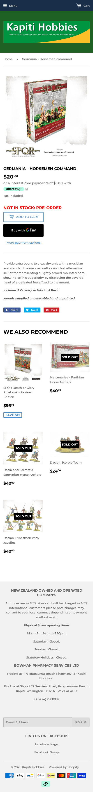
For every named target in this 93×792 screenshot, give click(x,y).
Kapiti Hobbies (33, 767)
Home (8, 59)
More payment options (24, 242)
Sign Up (81, 722)
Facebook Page (46, 744)
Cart (86, 5)
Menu (13, 5)
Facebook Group (46, 752)
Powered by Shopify (64, 767)
